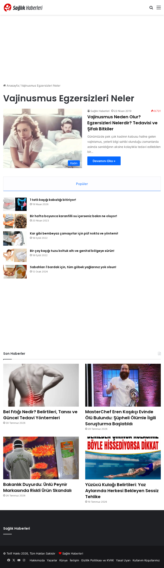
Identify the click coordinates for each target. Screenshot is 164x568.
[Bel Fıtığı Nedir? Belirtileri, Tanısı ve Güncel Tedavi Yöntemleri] (41, 385)
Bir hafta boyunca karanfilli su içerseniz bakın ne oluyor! (73, 216)
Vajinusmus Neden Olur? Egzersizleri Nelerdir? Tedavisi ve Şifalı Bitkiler (122, 123)
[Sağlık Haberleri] (23, 7)
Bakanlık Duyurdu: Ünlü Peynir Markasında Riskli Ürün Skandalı (37, 487)
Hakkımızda (37, 560)
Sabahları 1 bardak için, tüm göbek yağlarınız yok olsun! (73, 267)
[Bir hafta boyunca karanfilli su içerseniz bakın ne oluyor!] (15, 221)
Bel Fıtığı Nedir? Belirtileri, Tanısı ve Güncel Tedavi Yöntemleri (40, 415)
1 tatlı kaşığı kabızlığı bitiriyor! (53, 200)
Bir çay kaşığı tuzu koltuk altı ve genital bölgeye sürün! (72, 251)
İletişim (74, 560)
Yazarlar (52, 560)
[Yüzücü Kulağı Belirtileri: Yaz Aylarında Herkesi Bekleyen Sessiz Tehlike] (123, 458)
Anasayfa (12, 85)
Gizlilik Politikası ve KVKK (97, 560)
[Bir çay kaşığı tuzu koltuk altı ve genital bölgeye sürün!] (15, 255)
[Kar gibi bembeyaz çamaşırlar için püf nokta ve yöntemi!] (15, 238)
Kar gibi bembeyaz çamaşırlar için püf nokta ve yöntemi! (74, 233)
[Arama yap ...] (151, 9)
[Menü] (159, 9)
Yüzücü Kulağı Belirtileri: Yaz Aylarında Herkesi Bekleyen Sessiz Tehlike (122, 491)
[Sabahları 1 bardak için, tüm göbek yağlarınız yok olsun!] (15, 271)
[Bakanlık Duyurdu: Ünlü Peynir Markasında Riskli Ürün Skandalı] (41, 458)
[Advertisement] (82, 49)
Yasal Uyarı (123, 560)
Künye (63, 560)
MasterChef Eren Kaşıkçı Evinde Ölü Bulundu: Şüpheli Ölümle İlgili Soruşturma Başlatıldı (120, 418)
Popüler (82, 184)
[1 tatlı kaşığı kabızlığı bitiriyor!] (15, 204)
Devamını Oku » (104, 161)
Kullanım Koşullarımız (146, 560)
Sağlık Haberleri (100, 111)
